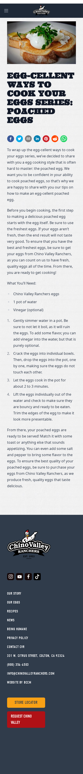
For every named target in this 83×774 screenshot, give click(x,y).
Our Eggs (13, 602)
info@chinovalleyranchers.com (30, 674)
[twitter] (19, 138)
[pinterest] (46, 138)
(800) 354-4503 (18, 665)
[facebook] (10, 138)
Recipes (12, 611)
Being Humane (17, 629)
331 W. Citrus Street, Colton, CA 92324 (35, 656)
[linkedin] (37, 138)
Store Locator (26, 702)
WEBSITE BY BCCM (19, 682)
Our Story (14, 594)
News (11, 620)
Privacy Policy (17, 638)
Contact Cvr (16, 647)
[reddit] (54, 138)
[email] (28, 138)
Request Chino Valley (21, 719)
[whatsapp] (63, 138)
